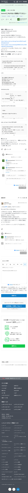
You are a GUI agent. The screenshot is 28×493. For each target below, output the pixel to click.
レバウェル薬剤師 (17, 469)
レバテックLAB (17, 409)
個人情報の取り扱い (9, 416)
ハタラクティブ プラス (18, 453)
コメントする (22, 187)
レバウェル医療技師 (18, 464)
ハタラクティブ (5, 453)
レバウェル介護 (5, 462)
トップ (2, 5)
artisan (21, 16)
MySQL (9, 16)
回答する (14, 295)
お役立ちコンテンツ (18, 395)
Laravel (13, 16)
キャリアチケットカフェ (6, 447)
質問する (14, 346)
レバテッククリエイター (19, 404)
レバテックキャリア (18, 406)
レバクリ (3, 459)
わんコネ (15, 471)
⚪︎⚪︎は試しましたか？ (11, 175)
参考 (6, 206)
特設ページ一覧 (5, 397)
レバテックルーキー (6, 406)
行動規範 (17, 185)
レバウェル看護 (17, 462)
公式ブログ (16, 385)
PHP (17, 16)
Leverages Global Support (19, 474)
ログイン (21, 1)
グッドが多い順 (23, 197)
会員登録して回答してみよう (14, 306)
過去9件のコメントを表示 (16, 157)
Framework (4, 16)
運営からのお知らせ (18, 388)
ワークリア (4, 456)
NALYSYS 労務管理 (17, 479)
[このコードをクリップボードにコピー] (26, 59)
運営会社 (3, 414)
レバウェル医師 (5, 469)
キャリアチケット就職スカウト (20, 447)
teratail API (16, 390)
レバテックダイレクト (6, 409)
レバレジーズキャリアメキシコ (20, 476)
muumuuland (23, 18)
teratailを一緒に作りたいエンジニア (13, 378)
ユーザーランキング (5, 395)
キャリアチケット (5, 444)
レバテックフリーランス (7, 404)
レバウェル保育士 (5, 464)
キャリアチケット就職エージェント (20, 444)
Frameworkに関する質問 (9, 5)
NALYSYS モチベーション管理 (7, 479)
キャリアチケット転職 (6, 450)
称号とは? (4, 390)
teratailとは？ (4, 385)
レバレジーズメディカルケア (7, 471)
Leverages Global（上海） (7, 476)
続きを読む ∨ (8, 165)
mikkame (6, 202)
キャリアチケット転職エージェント (20, 451)
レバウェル (16, 459)
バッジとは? (4, 388)
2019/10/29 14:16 (22, 22)
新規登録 (25, 1)
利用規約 (7, 414)
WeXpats (3, 474)
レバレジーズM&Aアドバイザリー (20, 457)
